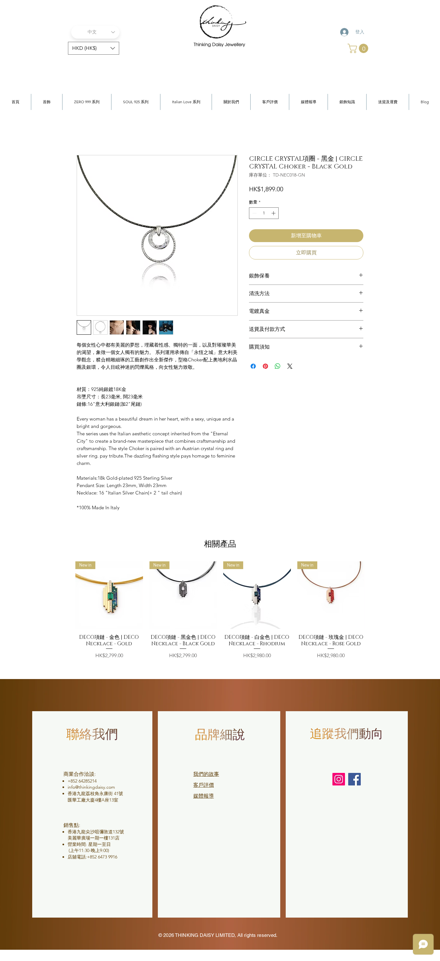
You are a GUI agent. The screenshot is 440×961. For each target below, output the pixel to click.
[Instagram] (338, 779)
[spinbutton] (264, 213)
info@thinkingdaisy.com (91, 787)
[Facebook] (354, 779)
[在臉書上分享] (253, 366)
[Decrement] (254, 213)
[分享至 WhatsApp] (278, 366)
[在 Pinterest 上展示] (265, 366)
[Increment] (274, 213)
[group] (220, 613)
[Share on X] (290, 366)
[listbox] (93, 48)
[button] (93, 48)
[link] (359, 48)
